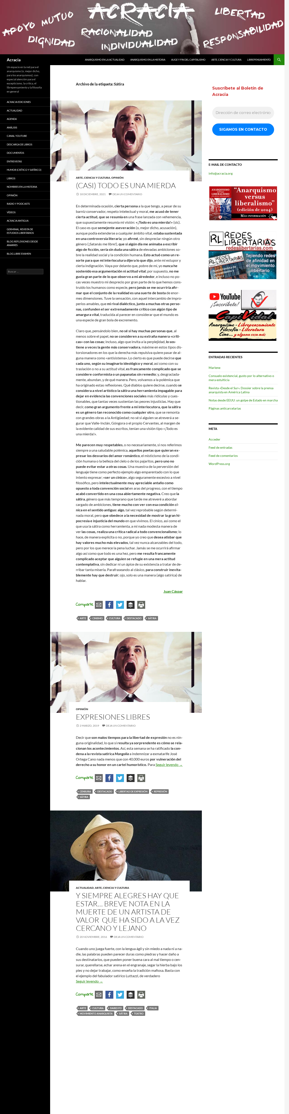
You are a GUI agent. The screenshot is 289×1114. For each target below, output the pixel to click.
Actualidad (85, 887)
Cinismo (97, 618)
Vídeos (11, 212)
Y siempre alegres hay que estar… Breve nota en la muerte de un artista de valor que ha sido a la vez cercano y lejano (128, 912)
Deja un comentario (127, 194)
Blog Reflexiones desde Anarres (22, 243)
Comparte (84, 604)
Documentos (15, 152)
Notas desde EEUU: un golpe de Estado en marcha (243, 400)
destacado (134, 618)
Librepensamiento (259, 59)
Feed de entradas (220, 447)
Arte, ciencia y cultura (226, 59)
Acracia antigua (17, 220)
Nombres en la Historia (22, 186)
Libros (11, 178)
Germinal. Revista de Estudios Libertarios (20, 231)
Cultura (114, 618)
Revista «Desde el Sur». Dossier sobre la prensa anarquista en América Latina (241, 390)
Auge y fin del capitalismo (188, 59)
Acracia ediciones (19, 101)
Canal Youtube (17, 135)
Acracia (14, 59)
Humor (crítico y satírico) (24, 169)
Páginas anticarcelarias (225, 408)
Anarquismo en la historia (147, 59)
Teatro (139, 1013)
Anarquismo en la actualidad (104, 59)
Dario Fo (116, 1008)
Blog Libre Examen (19, 253)
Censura (85, 791)
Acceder (214, 439)
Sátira (152, 618)
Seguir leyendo (169, 764)
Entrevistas (14, 161)
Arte (83, 618)
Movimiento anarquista (96, 1013)
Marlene (214, 368)
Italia (153, 1008)
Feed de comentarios (223, 455)
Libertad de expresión (133, 791)
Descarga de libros (19, 144)
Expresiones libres (113, 716)
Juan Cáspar (173, 591)
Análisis (12, 127)
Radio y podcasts (18, 203)
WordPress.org (219, 464)
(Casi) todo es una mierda (126, 185)
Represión (160, 791)
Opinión (117, 177)
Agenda (12, 118)
